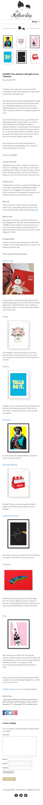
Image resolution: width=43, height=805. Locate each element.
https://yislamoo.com (13, 689)
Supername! (7, 564)
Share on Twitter (10, 712)
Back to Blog (9, 779)
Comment (6, 735)
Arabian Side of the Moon (11, 516)
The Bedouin (7, 420)
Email (5, 763)
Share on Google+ (15, 712)
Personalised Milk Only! (10, 465)
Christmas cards (8, 261)
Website (5, 768)
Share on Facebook (5, 712)
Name (5, 759)
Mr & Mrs (5, 317)
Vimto (5, 616)
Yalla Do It (6, 367)
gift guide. (35, 210)
